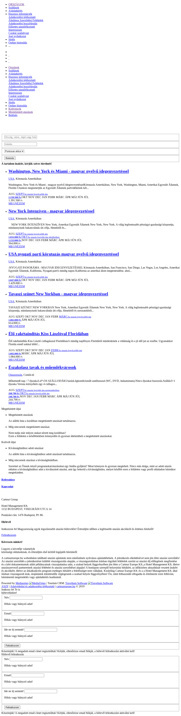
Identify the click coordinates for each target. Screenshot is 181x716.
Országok (13, 67)
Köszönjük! (7, 651)
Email (7, 613)
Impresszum (15, 29)
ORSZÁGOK (16, 4)
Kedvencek (14, 108)
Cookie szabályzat (18, 33)
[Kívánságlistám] (8, 54)
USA (11, 178)
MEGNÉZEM (16, 203)
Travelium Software (76, 583)
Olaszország (15, 374)
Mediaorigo (22, 583)
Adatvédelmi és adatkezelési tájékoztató (32, 586)
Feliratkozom (8, 535)
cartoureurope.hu (65, 586)
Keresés (10, 158)
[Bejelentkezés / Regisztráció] (8, 61)
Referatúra (8, 479)
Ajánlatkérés (15, 10)
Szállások (13, 7)
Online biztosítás (17, 42)
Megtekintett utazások (20, 111)
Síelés (11, 39)
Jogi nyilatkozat (17, 36)
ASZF (4, 586)
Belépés (12, 115)
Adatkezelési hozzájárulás (22, 23)
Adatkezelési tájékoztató (22, 17)
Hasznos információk (20, 13)
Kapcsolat (7, 486)
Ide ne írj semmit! (14, 629)
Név (6, 597)
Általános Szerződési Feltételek (25, 20)
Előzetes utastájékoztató (21, 26)
